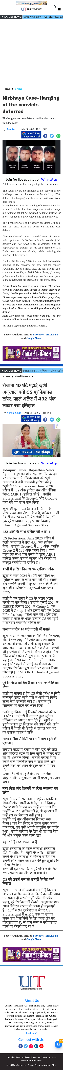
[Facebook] (20, 1046)
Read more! (31, 1033)
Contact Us (21, 1065)
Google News (33, 338)
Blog (54, 1065)
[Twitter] (26, 1046)
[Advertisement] (31, 53)
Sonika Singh (14, 412)
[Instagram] (31, 1046)
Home (6, 88)
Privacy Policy (34, 1065)
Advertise (45, 1065)
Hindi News (22, 376)
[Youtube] (41, 1046)
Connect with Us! (31, 1039)
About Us (32, 1001)
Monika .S (12, 129)
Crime (19, 88)
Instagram (52, 334)
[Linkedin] (36, 1046)
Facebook (38, 334)
